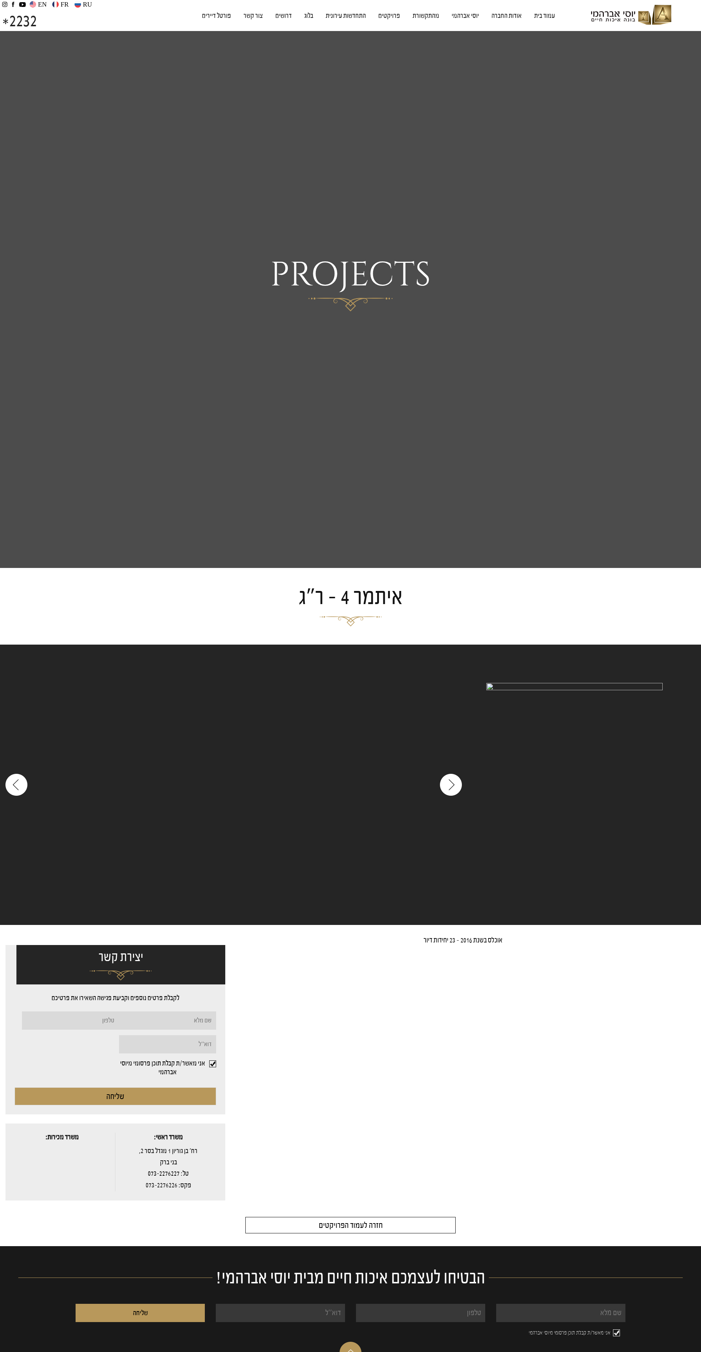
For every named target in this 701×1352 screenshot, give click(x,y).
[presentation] (16, 785)
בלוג (308, 15)
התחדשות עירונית (346, 15)
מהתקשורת (426, 15)
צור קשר (253, 15)
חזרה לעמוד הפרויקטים (351, 1225)
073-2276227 (164, 1173)
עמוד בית (544, 15)
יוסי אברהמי (465, 15)
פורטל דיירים (216, 15)
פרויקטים (389, 15)
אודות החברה (506, 15)
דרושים (283, 15)
